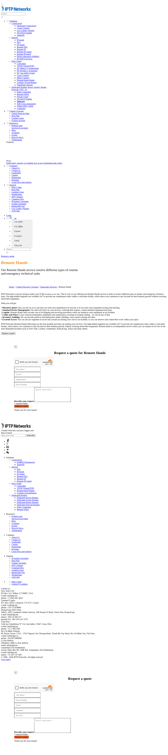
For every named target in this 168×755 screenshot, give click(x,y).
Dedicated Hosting (19, 495)
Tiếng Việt (18, 245)
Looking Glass (18, 118)
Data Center (17, 61)
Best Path (15, 116)
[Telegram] (7, 450)
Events (14, 135)
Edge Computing (24, 92)
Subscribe (31, 435)
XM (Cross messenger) (26, 104)
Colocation (21, 64)
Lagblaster (21, 108)
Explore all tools (18, 120)
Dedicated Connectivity (26, 26)
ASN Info (16, 211)
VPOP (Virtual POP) (25, 66)
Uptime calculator (19, 204)
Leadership (16, 173)
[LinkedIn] (7, 447)
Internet (15, 38)
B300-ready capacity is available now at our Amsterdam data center (34, 163)
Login (8, 215)
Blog (14, 130)
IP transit (20, 40)
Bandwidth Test (18, 206)
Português (18, 236)
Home (11, 287)
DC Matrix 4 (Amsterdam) (28, 68)
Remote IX (21, 49)
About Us (16, 168)
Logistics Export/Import (26, 82)
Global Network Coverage (27, 287)
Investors (15, 180)
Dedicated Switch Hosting (28, 500)
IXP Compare (17, 197)
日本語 (16, 241)
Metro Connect (23, 78)
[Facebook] (8, 441)
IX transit (21, 45)
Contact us (16, 170)
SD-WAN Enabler (24, 33)
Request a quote (7, 256)
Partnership (16, 177)
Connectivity (17, 23)
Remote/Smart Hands (26, 80)
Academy (16, 133)
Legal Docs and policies (22, 182)
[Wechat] (7, 453)
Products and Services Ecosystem (20, 126)
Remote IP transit (24, 54)
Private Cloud (22, 97)
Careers (15, 175)
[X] (7, 444)
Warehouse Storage (25, 85)
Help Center (17, 187)
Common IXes (18, 199)
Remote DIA (22, 47)
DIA (19, 42)
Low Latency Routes (25, 30)
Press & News (17, 137)
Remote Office (23, 94)
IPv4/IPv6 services (24, 59)
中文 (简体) (18, 222)
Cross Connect (23, 75)
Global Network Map (20, 113)
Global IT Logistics (20, 584)
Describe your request (24, 401)
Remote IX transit (24, 52)
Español (17, 231)
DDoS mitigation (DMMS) (28, 56)
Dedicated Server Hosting (27, 498)
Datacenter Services (48, 287)
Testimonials (17, 140)
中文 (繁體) (18, 227)
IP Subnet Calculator (20, 201)
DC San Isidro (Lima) (26, 73)
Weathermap (17, 194)
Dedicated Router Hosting (27, 502)
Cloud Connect (23, 28)
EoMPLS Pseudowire (26, 462)
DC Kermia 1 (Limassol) (27, 71)
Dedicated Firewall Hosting (28, 505)
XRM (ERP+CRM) (25, 106)
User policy (6, 659)
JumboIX (21, 35)
